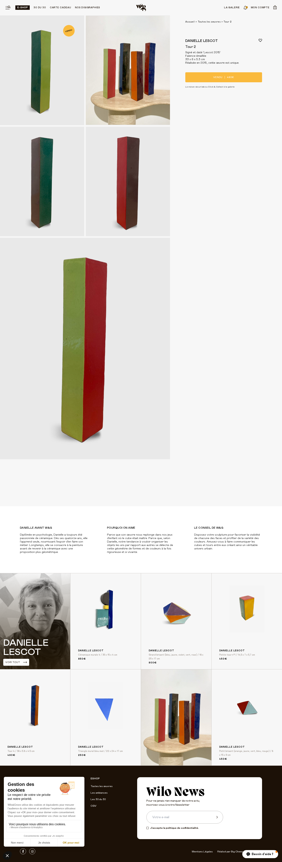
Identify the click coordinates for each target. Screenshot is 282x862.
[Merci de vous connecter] (260, 40)
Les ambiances (99, 793)
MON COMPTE (260, 7)
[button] (260, 854)
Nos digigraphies (87, 7)
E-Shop (22, 7)
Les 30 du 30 (98, 799)
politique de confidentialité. (182, 828)
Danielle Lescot (201, 41)
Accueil (190, 22)
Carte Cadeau (60, 7)
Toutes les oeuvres (209, 22)
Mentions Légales (202, 851)
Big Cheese (238, 851)
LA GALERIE (232, 7)
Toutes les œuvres (102, 786)
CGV (93, 806)
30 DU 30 (40, 7)
